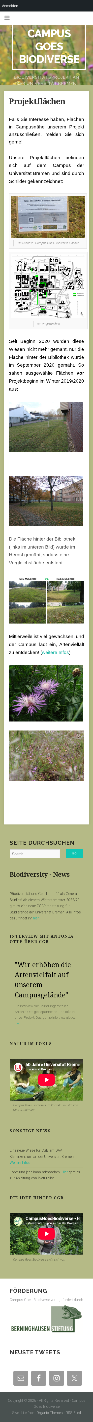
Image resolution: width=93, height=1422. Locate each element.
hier (35, 918)
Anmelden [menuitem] (10, 5)
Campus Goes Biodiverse (49, 46)
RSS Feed (73, 1413)
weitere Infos (55, 652)
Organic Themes (49, 1413)
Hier (65, 1172)
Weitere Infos (20, 1163)
